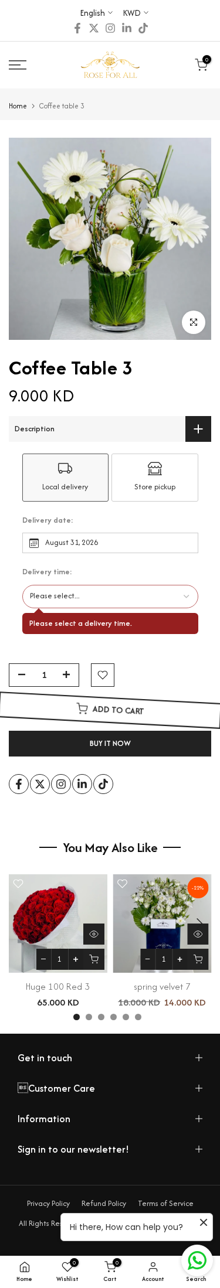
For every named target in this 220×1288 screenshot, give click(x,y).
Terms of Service (166, 1203)
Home (18, 106)
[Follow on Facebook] (77, 28)
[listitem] (65, 478)
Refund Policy (104, 1203)
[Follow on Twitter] (94, 28)
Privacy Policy (48, 1203)
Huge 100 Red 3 (58, 986)
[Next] (198, 923)
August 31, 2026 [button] (71, 542)
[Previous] (22, 923)
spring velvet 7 (162, 986)
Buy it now (110, 743)
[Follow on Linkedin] (126, 28)
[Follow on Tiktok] (143, 28)
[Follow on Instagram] (110, 28)
